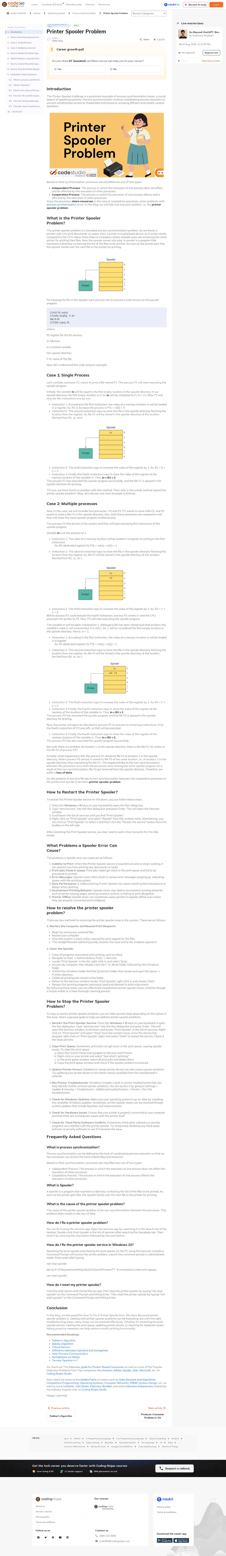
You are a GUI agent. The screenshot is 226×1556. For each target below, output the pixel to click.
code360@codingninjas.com (114, 1541)
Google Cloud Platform (122, 1446)
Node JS (175, 1438)
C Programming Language (98, 1438)
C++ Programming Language (130, 1438)
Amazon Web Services (74, 1446)
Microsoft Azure (98, 1446)
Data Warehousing (147, 1446)
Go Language (147, 1442)
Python (77, 1438)
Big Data (109, 1442)
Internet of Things (170, 1446)
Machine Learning (72, 1442)
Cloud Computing (157, 1438)
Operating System (127, 1442)
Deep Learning (92, 1442)
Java (66, 1438)
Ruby (170, 1442)
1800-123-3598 (107, 1535)
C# (161, 1442)
